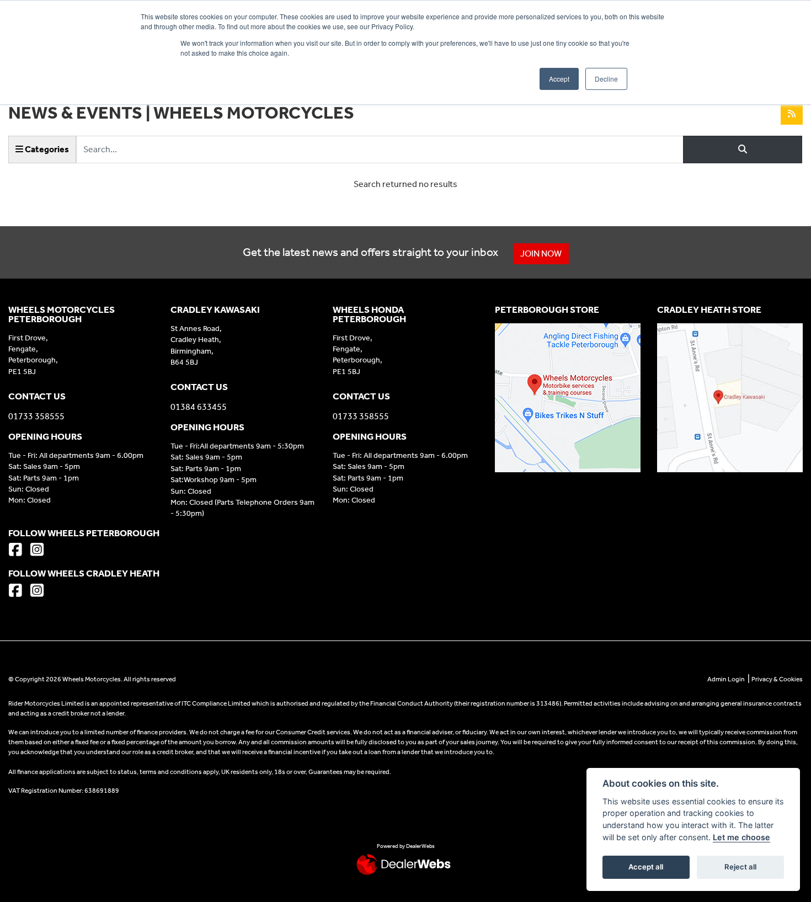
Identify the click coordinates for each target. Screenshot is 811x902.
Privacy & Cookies (777, 679)
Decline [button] (606, 78)
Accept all (645, 866)
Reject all (740, 866)
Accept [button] (559, 78)
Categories (46, 149)
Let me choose (741, 837)
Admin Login (726, 679)
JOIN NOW (541, 253)
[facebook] (18, 551)
